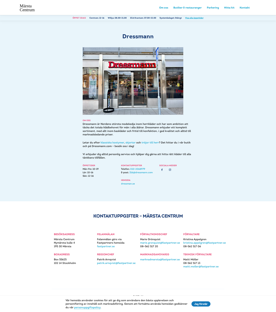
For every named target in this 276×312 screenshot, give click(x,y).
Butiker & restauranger (187, 7)
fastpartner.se (106, 246)
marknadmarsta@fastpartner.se (160, 259)
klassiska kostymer (112, 142)
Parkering (213, 7)
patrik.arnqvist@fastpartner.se (116, 263)
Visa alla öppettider (194, 18)
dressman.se (128, 183)
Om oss (163, 7)
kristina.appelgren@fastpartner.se (204, 242)
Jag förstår (201, 304)
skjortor (130, 142)
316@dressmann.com (141, 172)
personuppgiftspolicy (87, 307)
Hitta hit (229, 7)
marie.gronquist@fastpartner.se (160, 242)
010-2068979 (137, 168)
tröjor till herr (150, 142)
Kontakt (245, 7)
